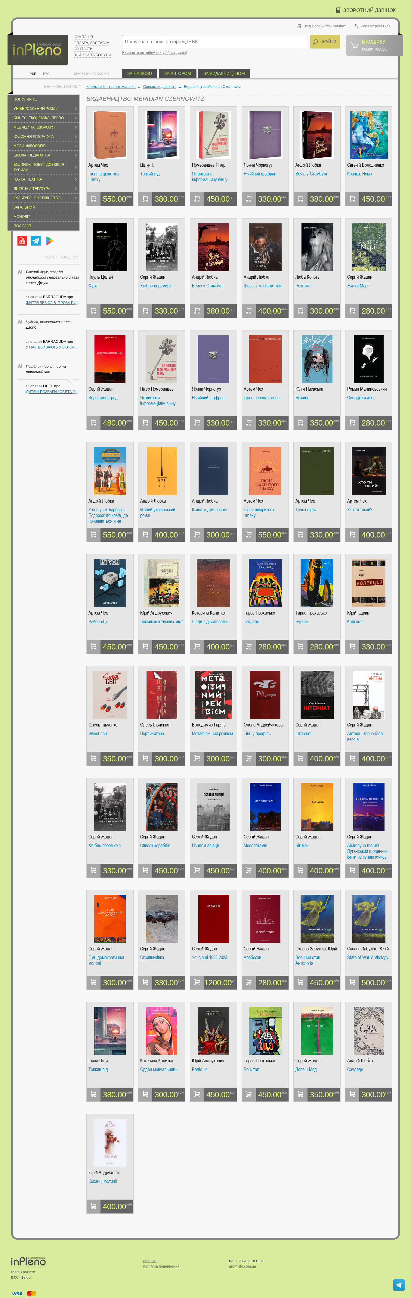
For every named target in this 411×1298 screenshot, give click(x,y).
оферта (149, 1261)
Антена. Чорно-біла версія (365, 736)
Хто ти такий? (359, 510)
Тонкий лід (150, 174)
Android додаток (49, 241)
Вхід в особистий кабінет (325, 26)
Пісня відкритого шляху (103, 177)
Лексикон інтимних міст (161, 622)
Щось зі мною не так (262, 286)
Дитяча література (32, 189)
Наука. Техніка (28, 179)
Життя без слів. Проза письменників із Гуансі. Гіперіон (52, 303)
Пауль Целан (100, 277)
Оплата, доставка (91, 43)
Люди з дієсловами (209, 622)
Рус (46, 74)
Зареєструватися (376, 26)
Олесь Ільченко (102, 725)
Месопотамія (255, 846)
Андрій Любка (308, 165)
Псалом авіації (205, 846)
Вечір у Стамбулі (311, 174)
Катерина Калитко (208, 613)
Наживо (302, 398)
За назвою (139, 73)
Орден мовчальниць (159, 1070)
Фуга (92, 286)
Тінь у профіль (257, 734)
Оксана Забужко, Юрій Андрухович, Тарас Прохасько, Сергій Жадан (316, 949)
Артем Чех (98, 165)
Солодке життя (361, 398)
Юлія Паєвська (309, 389)
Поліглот (22, 226)
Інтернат (303, 734)
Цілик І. (147, 165)
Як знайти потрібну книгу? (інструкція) (154, 53)
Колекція (355, 622)
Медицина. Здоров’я (34, 127)
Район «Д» (98, 622)
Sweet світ (97, 734)
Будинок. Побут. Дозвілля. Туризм (39, 167)
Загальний (24, 207)
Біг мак (301, 846)
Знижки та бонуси (92, 55)
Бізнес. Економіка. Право (39, 118)
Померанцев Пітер (208, 165)
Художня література (34, 137)
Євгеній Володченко (365, 165)
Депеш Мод (306, 1070)
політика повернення (161, 1266)
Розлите (303, 286)
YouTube (22, 241)
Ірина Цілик (99, 1061)
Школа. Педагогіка (32, 155)
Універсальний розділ (36, 109)
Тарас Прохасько (259, 613)
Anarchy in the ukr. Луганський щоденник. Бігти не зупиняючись (367, 851)
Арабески (252, 958)
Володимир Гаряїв (209, 725)
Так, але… (253, 622)
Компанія (83, 37)
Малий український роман (157, 513)
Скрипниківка (152, 958)
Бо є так (251, 1070)
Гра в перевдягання (262, 398)
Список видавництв (159, 87)
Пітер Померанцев (157, 389)
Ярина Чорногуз (258, 165)
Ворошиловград (103, 398)
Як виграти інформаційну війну (209, 177)
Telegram (36, 241)
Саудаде (355, 1070)
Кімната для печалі (209, 510)
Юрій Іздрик (358, 613)
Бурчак (301, 622)
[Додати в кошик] (93, 199)
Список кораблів (155, 846)
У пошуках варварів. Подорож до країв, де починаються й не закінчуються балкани (108, 515)
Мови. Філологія (30, 146)
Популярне (25, 99)
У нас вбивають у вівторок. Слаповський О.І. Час (52, 347)
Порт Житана (152, 734)
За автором (177, 73)
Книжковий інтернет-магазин (111, 87)
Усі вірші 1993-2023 (209, 958)
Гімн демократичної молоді (106, 960)
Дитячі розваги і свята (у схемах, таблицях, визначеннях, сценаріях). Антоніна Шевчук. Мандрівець (52, 392)
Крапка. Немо (359, 174)
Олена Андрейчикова (263, 725)
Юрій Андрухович (156, 613)
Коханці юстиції (102, 1182)
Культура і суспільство (37, 198)
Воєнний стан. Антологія (308, 960)
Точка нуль (305, 510)
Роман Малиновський (367, 389)
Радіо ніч (200, 1070)
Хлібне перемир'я (156, 286)
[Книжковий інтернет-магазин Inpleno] (38, 49)
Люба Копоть (307, 277)
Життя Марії (358, 286)
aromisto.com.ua (242, 1266)
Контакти (83, 49)
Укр (33, 74)
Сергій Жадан (152, 277)
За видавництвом (224, 73)
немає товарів (375, 45)
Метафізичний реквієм (212, 734)
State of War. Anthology (367, 958)
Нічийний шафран (260, 174)
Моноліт (22, 217)
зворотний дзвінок (369, 10)
